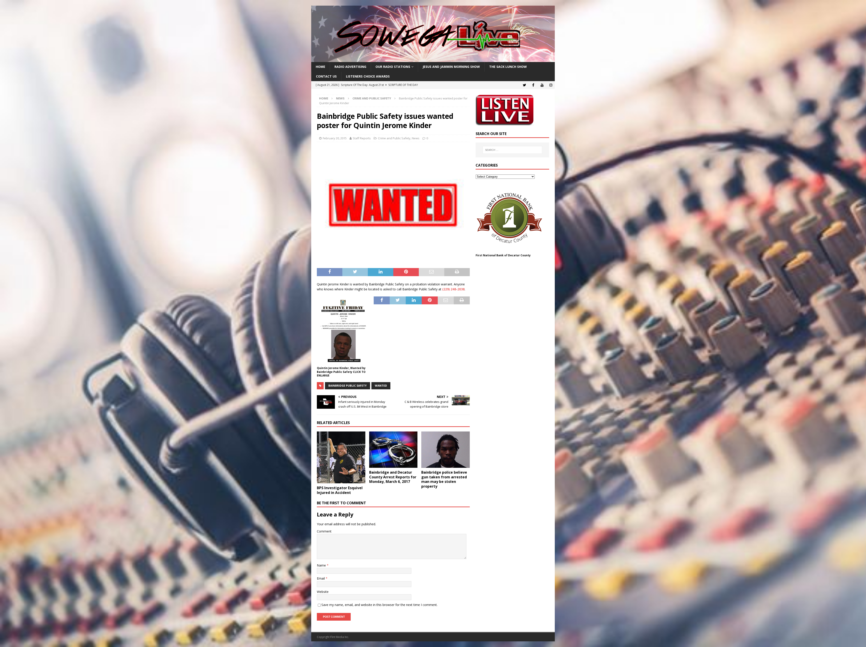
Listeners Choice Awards (368, 76)
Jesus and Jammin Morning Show (451, 66)
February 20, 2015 (335, 138)
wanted (381, 386)
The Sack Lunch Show (508, 66)
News (340, 98)
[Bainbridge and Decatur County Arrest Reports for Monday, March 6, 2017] (393, 449)
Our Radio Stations (392, 66)
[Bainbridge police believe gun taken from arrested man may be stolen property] (445, 449)
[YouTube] (542, 85)
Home (320, 66)
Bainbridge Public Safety (347, 386)
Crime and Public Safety (394, 138)
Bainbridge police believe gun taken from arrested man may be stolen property (444, 479)
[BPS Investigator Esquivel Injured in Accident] (341, 457)
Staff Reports (362, 138)
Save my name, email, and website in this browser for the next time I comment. (379, 605)
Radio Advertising (350, 66)
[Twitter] (524, 85)
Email (321, 578)
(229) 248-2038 (453, 289)
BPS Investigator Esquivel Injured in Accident (340, 490)
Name (322, 565)
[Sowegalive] (433, 59)
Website (323, 592)
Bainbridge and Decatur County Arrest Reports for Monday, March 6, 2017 (392, 477)
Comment (324, 531)
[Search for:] (512, 150)
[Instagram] (551, 85)
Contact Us (326, 76)
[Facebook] (533, 85)
